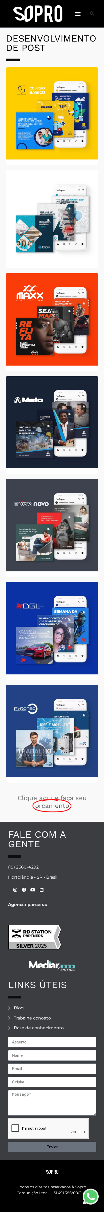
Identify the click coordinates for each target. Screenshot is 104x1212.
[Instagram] (15, 890)
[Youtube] (33, 890)
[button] (77, 13)
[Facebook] (24, 890)
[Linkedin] (41, 890)
